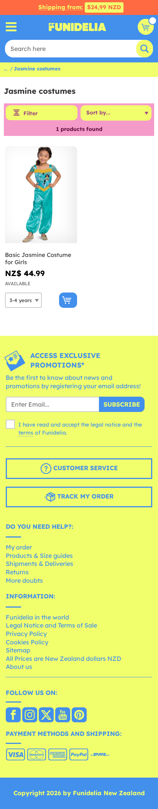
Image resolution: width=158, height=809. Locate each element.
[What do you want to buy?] (11, 27)
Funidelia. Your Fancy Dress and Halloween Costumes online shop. (77, 27)
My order (19, 547)
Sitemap (18, 650)
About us (19, 666)
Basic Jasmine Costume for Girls (38, 258)
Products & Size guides (39, 555)
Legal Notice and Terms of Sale (51, 625)
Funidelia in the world (37, 617)
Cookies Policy (27, 642)
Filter (30, 113)
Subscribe (122, 404)
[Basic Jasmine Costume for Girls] (41, 195)
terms (25, 432)
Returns (17, 572)
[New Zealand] (13, 715)
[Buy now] (68, 300)
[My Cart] (146, 27)
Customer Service (84, 468)
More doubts (24, 580)
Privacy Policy (26, 633)
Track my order (84, 496)
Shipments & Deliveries (39, 563)
